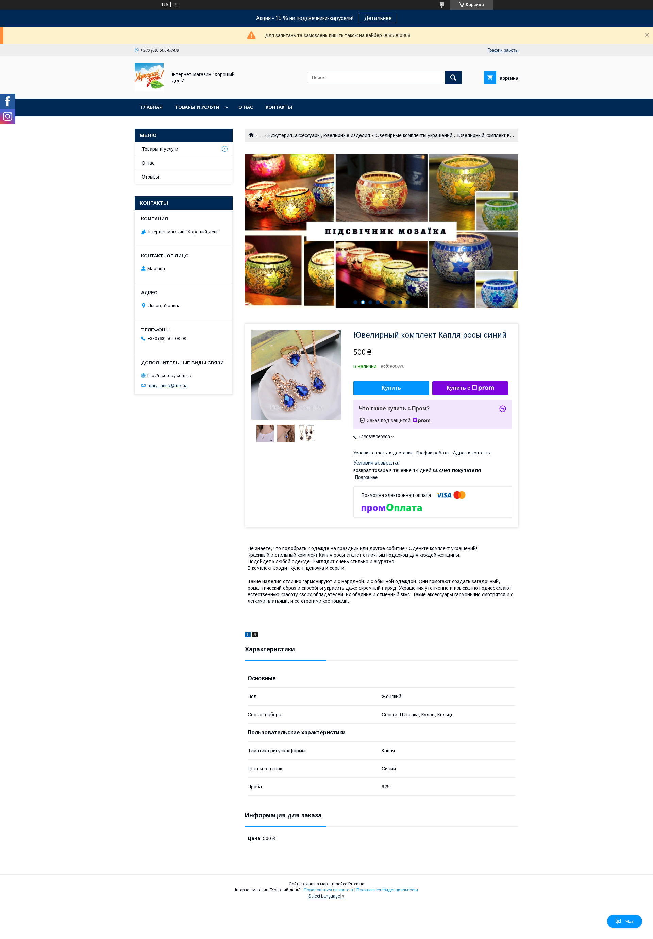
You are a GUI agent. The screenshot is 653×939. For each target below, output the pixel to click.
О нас (245, 107)
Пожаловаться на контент (328, 890)
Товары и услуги (197, 107)
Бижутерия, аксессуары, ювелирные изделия (319, 135)
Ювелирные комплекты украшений (413, 135)
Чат (629, 921)
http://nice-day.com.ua (169, 375)
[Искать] (453, 77)
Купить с (458, 388)
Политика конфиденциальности (387, 890)
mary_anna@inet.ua (168, 385)
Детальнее (378, 18)
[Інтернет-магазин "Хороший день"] (149, 90)
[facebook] (248, 635)
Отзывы (150, 177)
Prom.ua (356, 884)
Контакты (279, 107)
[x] (255, 635)
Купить (391, 388)
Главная (152, 107)
